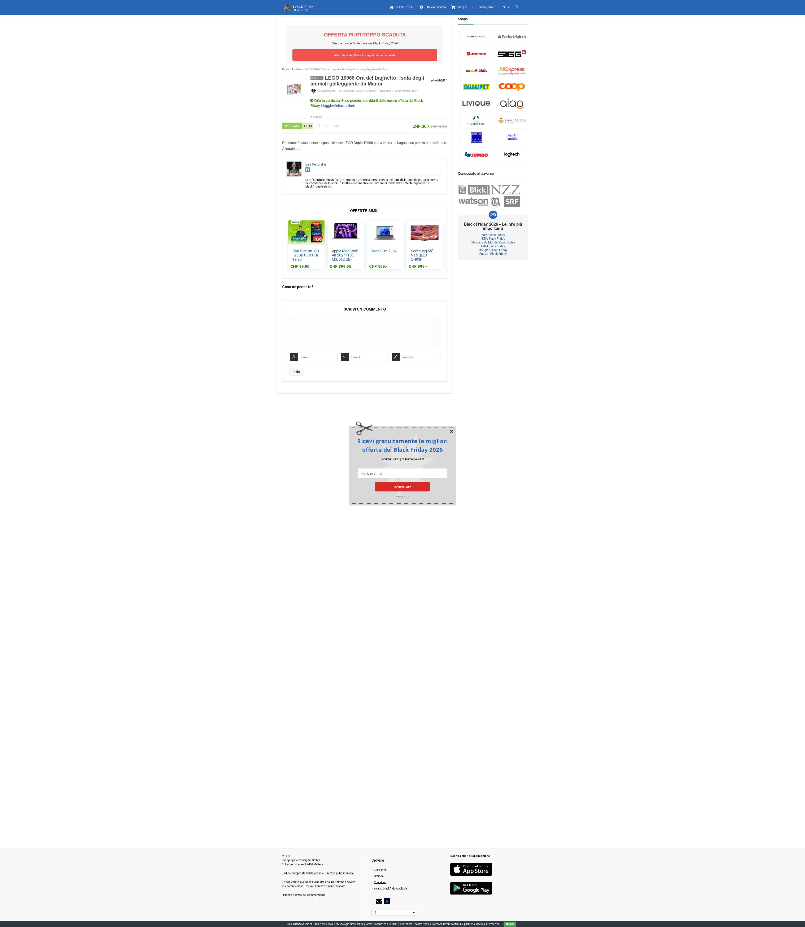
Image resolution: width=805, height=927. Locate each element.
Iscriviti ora (403, 487)
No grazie (402, 496)
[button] (402, 445)
